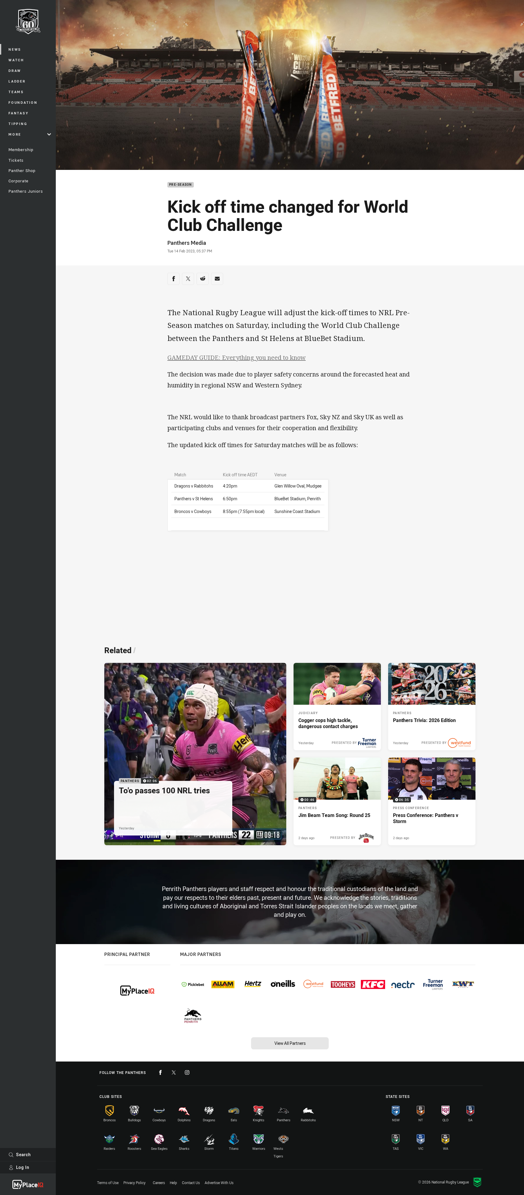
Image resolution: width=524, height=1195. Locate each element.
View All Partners (290, 1043)
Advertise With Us (219, 1182)
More (14, 134)
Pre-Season (180, 185)
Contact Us (191, 1182)
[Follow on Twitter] (173, 1072)
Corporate (18, 181)
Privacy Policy (134, 1182)
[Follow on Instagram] (187, 1072)
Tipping (17, 123)
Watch (16, 60)
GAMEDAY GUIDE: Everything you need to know (236, 357)
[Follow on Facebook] (160, 1072)
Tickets (16, 160)
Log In (22, 1167)
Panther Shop (21, 170)
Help (173, 1182)
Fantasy (18, 113)
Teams (16, 91)
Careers (159, 1182)
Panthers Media (186, 242)
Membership (20, 149)
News (14, 49)
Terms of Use (108, 1182)
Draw (14, 70)
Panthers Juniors (25, 191)
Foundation (23, 102)
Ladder (17, 81)
